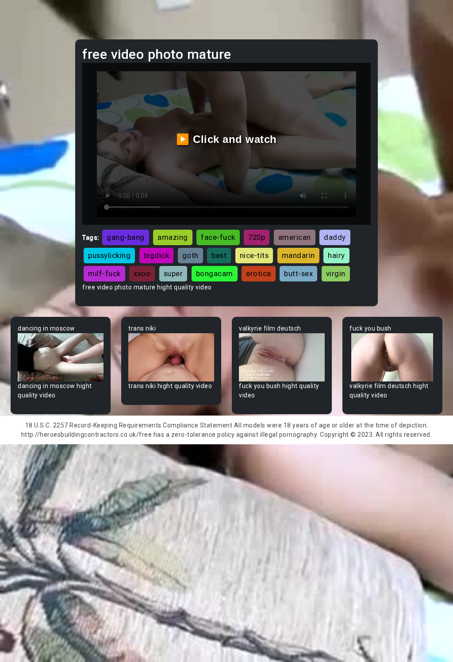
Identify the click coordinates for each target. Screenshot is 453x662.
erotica (258, 273)
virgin (336, 273)
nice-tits (254, 255)
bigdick (156, 255)
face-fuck (218, 237)
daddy (335, 237)
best (218, 255)
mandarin (298, 255)
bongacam (214, 273)
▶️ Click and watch (226, 139)
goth (190, 255)
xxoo (142, 273)
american (294, 237)
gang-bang (126, 237)
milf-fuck (104, 273)
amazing (172, 237)
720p (256, 237)
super (173, 273)
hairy (336, 255)
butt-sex (298, 273)
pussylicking (109, 255)
